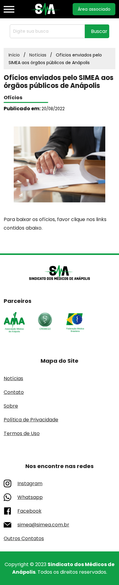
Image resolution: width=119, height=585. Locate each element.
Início (14, 55)
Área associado (94, 9)
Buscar (99, 31)
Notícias (37, 55)
